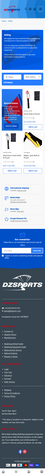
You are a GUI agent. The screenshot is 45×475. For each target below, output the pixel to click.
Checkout (8, 376)
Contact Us (8, 331)
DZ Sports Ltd (25, 461)
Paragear (27, 152)
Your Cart (8, 372)
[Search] (26, 9)
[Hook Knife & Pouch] (33, 99)
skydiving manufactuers (18, 202)
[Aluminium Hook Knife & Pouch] (12, 141)
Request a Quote (11, 357)
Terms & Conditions (12, 393)
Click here (20, 211)
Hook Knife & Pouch (32, 114)
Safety (10, 21)
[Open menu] (40, 9)
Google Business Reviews (19, 221)
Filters (10, 77)
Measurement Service (13, 350)
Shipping (7, 390)
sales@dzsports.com (12, 311)
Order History (9, 382)
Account (7, 379)
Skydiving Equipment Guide (15, 347)
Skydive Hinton (10, 335)
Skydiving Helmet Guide (13, 344)
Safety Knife (28, 111)
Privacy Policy (9, 396)
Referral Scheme (10, 353)
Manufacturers (10, 338)
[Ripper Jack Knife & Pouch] (33, 141)
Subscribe (37, 251)
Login (6, 369)
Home (4, 21)
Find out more (21, 190)
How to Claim (11, 126)
